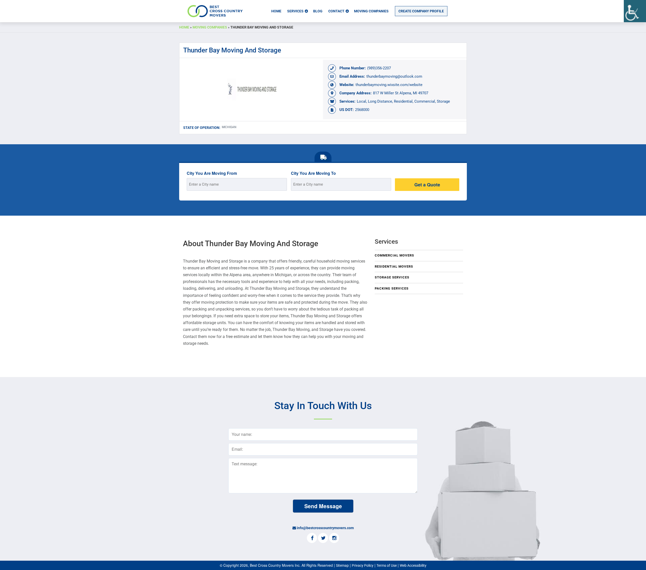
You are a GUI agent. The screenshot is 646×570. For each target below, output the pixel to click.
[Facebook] (311, 538)
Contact (336, 11)
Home (276, 11)
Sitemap (342, 565)
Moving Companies (371, 11)
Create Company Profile (421, 11)
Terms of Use (386, 565)
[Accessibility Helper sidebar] (635, 11)
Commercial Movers (394, 255)
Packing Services (392, 288)
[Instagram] (334, 538)
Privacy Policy (362, 565)
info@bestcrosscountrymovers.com (325, 528)
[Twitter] (323, 538)
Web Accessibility (413, 565)
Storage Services (392, 277)
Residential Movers (394, 266)
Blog (317, 11)
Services (295, 11)
